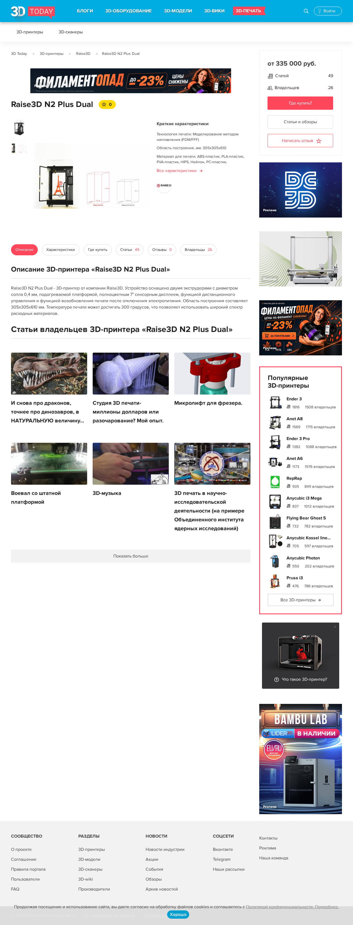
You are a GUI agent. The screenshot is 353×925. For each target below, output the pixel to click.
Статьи (129, 249)
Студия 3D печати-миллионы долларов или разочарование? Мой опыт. (128, 412)
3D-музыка (107, 493)
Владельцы (198, 249)
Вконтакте (223, 849)
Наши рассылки (229, 869)
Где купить (97, 249)
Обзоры (154, 879)
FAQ (15, 889)
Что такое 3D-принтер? (304, 679)
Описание (24, 249)
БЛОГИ (85, 11)
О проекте (21, 849)
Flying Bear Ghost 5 (306, 518)
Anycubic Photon (303, 558)
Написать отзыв (297, 140)
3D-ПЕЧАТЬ (248, 11)
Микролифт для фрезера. (208, 403)
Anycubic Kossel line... (309, 538)
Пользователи (25, 879)
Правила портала (28, 869)
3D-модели (89, 859)
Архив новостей (162, 889)
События (154, 869)
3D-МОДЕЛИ (178, 11)
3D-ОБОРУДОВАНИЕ (128, 11)
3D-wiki (85, 879)
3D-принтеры (30, 32)
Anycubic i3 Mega (304, 498)
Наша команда (273, 858)
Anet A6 (295, 458)
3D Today (19, 53)
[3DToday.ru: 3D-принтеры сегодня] (33, 14)
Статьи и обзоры (300, 122)
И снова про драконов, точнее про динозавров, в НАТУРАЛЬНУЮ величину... (47, 412)
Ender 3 (294, 399)
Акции (152, 859)
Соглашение (23, 859)
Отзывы (162, 249)
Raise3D (83, 53)
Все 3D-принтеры (297, 600)
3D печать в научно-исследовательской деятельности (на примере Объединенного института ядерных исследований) (209, 511)
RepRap (294, 478)
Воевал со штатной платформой (36, 497)
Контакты (268, 838)
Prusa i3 (295, 578)
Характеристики (60, 249)
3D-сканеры (71, 32)
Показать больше (130, 556)
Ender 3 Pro (298, 438)
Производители (94, 889)
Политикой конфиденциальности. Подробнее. (292, 907)
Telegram (222, 859)
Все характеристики (177, 170)
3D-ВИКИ (214, 11)
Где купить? (300, 103)
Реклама (41, 86)
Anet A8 (295, 419)
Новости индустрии (165, 849)
